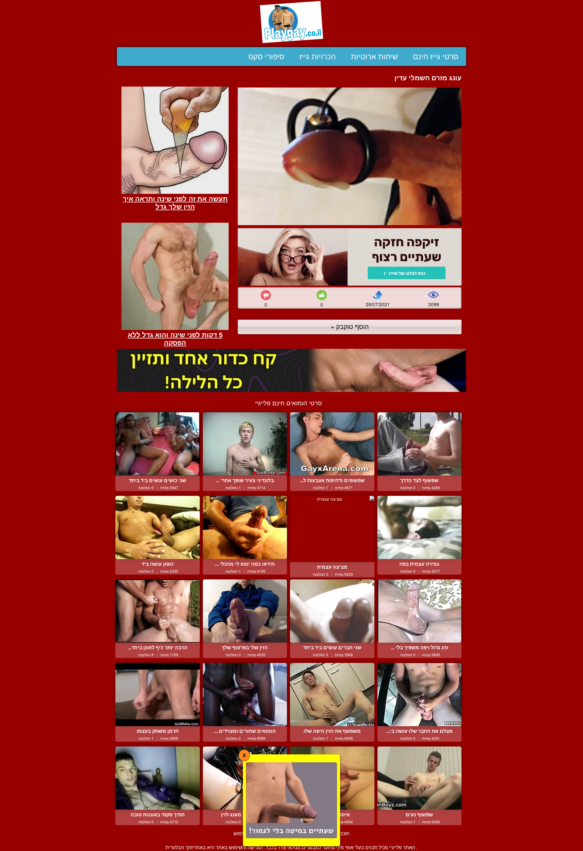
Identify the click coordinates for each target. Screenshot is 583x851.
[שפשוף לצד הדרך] (419, 443)
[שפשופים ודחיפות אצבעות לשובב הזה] (332, 443)
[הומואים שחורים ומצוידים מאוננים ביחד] (245, 694)
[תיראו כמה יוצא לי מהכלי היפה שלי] (245, 527)
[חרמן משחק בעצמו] (157, 694)
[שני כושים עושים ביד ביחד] (157, 443)
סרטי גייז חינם (435, 56)
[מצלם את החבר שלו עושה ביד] (419, 694)
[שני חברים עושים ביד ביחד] (332, 611)
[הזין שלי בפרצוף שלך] (245, 611)
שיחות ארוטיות (374, 56)
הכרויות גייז (317, 56)
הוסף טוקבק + (350, 326)
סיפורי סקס (266, 56)
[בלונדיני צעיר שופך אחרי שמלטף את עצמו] (245, 443)
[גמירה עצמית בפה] (419, 527)
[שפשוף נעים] (419, 778)
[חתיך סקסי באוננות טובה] (157, 778)
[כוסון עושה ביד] (157, 527)
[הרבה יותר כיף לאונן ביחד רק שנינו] (157, 611)
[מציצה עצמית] (332, 529)
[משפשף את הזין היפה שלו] (332, 694)
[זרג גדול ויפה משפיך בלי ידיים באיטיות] (419, 611)
